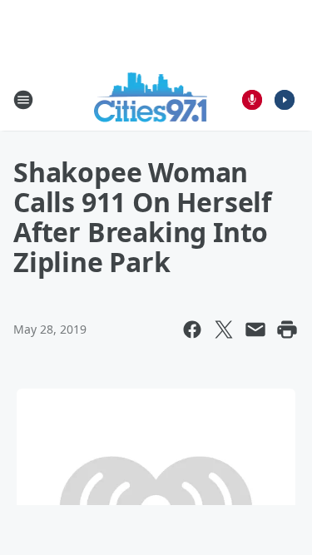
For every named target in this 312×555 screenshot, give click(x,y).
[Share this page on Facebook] (192, 329)
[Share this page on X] (223, 329)
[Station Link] (151, 99)
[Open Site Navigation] (23, 100)
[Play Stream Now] (285, 100)
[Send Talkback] (252, 100)
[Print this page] (287, 329)
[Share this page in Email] (255, 329)
